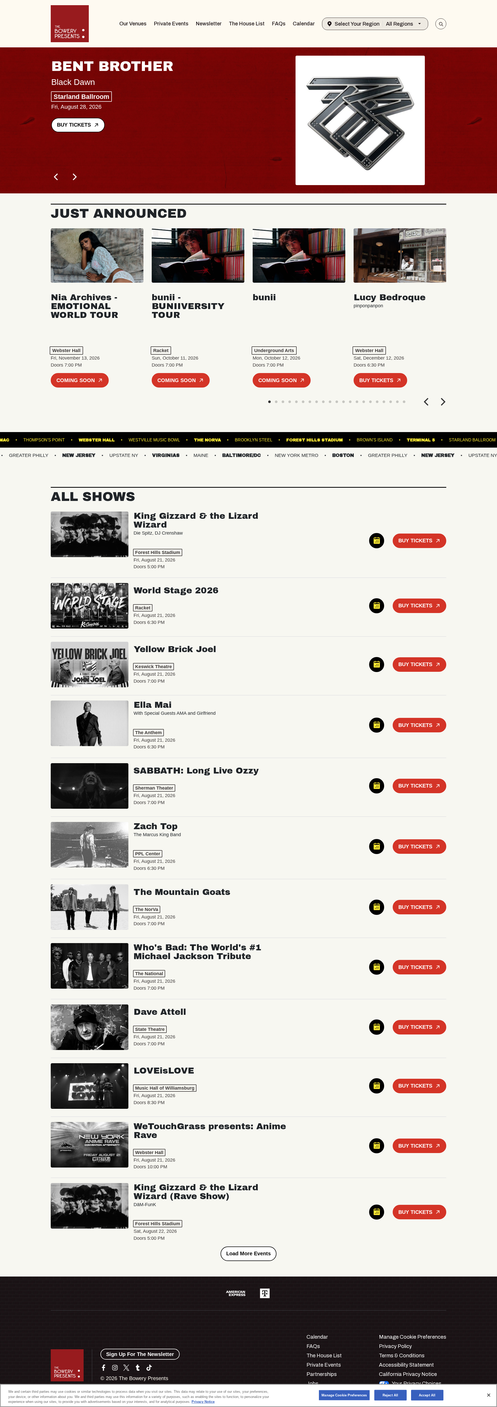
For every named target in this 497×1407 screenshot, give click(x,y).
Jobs (312, 1383)
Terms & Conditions (402, 1355)
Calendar (304, 23)
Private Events (171, 23)
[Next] (74, 177)
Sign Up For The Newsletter (140, 1354)
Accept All (427, 1395)
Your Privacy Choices (416, 1383)
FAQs (279, 23)
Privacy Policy (395, 1346)
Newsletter (209, 23)
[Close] (488, 1395)
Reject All (390, 1395)
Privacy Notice (203, 1402)
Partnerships (321, 1374)
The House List (247, 23)
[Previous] (56, 177)
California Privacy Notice (408, 1374)
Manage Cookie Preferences (344, 1395)
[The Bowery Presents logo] (70, 23)
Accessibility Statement (406, 1365)
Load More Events (248, 1253)
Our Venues (133, 23)
